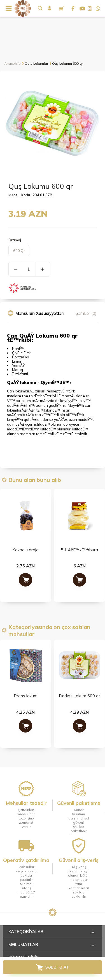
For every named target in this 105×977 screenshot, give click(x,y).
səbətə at (57, 967)
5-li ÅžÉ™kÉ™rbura (25, 550)
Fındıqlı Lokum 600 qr (25, 696)
